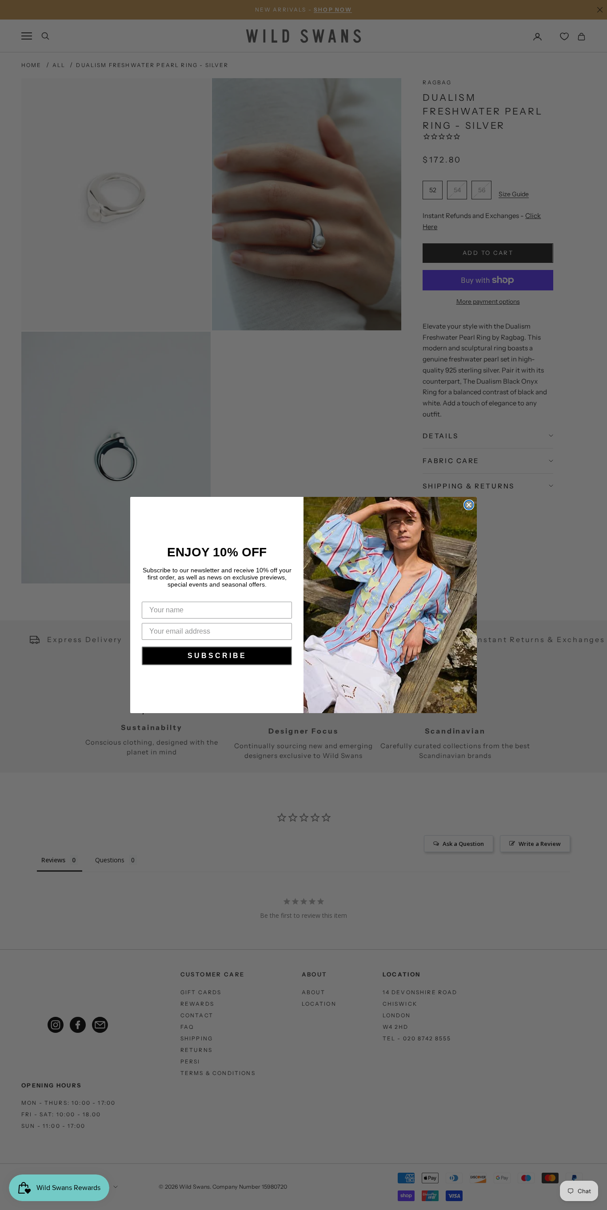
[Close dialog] (468, 504)
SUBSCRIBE (217, 655)
